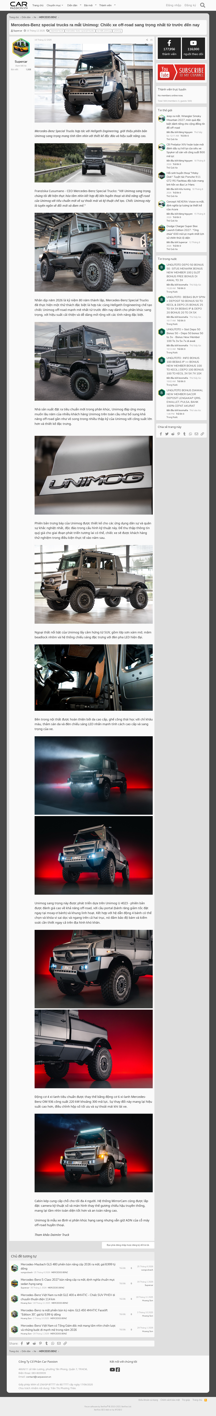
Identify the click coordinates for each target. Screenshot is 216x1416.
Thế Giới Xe (172, 139)
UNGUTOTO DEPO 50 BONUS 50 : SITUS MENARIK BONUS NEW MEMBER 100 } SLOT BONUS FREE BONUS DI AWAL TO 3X (185, 272)
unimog (117, 30)
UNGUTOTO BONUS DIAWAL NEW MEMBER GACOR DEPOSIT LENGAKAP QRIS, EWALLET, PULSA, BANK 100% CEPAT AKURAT (185, 398)
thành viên (169, 51)
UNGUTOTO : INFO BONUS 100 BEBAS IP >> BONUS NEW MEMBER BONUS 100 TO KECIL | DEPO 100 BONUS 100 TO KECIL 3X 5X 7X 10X (185, 365)
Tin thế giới (165, 110)
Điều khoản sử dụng (148, 1400)
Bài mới (88, 5)
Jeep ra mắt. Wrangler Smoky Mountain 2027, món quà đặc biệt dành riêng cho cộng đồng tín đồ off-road (186, 122)
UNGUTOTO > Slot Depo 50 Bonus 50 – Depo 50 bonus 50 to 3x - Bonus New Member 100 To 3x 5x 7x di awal (185, 335)
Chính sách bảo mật (170, 1400)
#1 (151, 40)
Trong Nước (172, 291)
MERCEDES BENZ (59, 1272)
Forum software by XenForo (108, 1406)
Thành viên (105, 5)
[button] (55, 5)
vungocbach (27, 1272)
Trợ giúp (186, 1400)
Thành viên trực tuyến (172, 89)
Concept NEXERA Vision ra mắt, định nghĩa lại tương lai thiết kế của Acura (185, 205)
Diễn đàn (72, 5)
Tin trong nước (167, 259)
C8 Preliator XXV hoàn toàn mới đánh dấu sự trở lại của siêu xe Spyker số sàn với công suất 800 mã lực (186, 150)
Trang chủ (37, 5)
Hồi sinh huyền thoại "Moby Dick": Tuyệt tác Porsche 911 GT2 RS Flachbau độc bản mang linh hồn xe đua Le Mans (185, 179)
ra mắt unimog (104, 30)
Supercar (17, 30)
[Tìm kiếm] (203, 5)
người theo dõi (193, 51)
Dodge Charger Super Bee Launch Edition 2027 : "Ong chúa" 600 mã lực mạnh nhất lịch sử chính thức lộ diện (185, 232)
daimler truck (57, 30)
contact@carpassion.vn (38, 1376)
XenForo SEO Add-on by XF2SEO (108, 1410)
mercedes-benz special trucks (80, 30)
